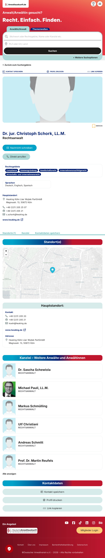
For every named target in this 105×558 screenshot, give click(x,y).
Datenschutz (82, 545)
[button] (52, 270)
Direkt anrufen (18, 156)
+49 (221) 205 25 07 (16, 207)
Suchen (52, 51)
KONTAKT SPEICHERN (14, 71)
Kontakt (20, 545)
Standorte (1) (9, 233)
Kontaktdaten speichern (47, 233)
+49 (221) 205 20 (17, 316)
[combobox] (52, 36)
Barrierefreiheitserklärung (62, 545)
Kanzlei (25, 233)
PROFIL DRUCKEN (57, 71)
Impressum (43, 545)
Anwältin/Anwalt (18, 29)
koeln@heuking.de (18, 323)
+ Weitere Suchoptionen (85, 57)
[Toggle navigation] (99, 3)
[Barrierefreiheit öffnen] (93, 3)
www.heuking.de (11, 219)
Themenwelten (40, 29)
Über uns (31, 545)
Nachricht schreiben (21, 147)
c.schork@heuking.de (16, 214)
